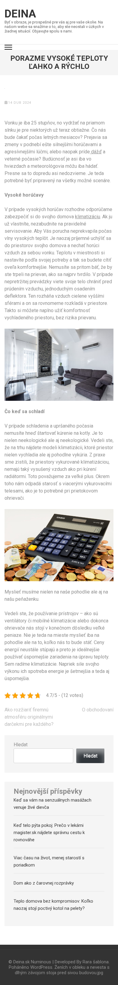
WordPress (41, 967)
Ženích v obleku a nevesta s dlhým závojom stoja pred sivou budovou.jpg (62, 970)
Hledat (21, 744)
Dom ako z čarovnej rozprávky (44, 883)
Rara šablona (96, 962)
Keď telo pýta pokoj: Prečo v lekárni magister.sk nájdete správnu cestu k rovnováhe (49, 832)
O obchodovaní (97, 710)
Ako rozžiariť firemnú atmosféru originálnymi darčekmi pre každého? (29, 717)
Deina (20, 14)
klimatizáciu (87, 216)
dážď (96, 152)
